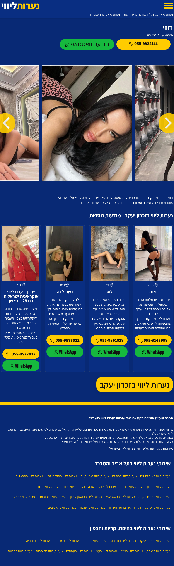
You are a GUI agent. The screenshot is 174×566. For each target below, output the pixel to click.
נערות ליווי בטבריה (67, 540)
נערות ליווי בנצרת (158, 551)
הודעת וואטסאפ (89, 44)
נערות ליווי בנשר (132, 551)
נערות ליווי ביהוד (132, 486)
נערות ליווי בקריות (20, 551)
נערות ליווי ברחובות (53, 497)
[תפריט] (168, 5)
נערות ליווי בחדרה (123, 540)
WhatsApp (155, 351)
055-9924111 (146, 43)
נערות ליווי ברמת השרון (125, 507)
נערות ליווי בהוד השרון (61, 476)
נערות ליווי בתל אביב (62, 507)
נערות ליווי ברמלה (24, 497)
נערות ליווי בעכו (106, 551)
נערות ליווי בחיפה (96, 540)
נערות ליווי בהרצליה (29, 476)
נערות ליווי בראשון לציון (86, 497)
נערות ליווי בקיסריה (49, 551)
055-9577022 (68, 340)
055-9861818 (111, 340)
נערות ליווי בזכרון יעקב (134, 384)
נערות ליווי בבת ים (124, 476)
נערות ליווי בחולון (159, 486)
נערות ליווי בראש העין (120, 497)
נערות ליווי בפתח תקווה (154, 497)
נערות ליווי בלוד (74, 486)
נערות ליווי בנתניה (47, 486)
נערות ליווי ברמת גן (157, 507)
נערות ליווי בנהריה (38, 540)
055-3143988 (155, 340)
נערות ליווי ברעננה (93, 507)
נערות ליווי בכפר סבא (102, 486)
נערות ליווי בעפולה (79, 551)
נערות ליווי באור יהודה (155, 476)
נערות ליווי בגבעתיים (94, 476)
